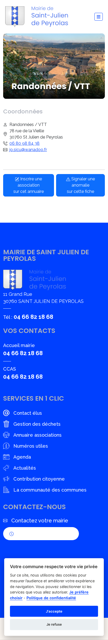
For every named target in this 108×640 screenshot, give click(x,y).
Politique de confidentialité (51, 598)
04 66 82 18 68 (33, 316)
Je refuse (54, 624)
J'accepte (54, 611)
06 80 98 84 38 (24, 143)
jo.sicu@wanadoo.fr (28, 149)
